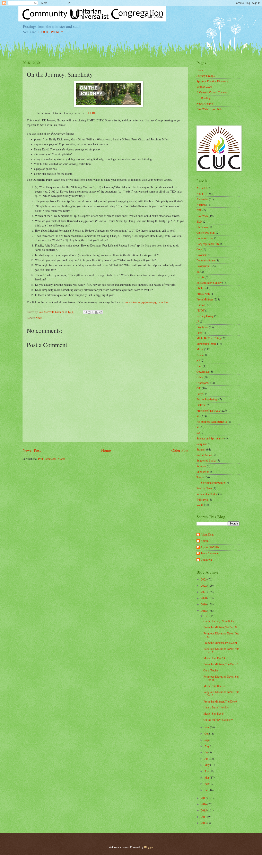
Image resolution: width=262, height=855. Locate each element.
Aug (207, 746)
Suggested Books (206, 460)
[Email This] (85, 312)
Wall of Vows (204, 87)
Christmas (202, 227)
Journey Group (204, 316)
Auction (201, 205)
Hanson (200, 305)
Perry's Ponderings (207, 399)
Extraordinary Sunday (209, 283)
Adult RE (201, 194)
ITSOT (200, 310)
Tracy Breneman (210, 553)
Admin (205, 541)
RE (198, 416)
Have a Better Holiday (216, 707)
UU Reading (203, 98)
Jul (206, 752)
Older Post (179, 450)
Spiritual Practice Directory (212, 81)
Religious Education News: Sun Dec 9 (221, 693)
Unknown (206, 559)
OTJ (198, 388)
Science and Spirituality (210, 438)
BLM (199, 221)
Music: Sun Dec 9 (213, 713)
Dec (207, 616)
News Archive (204, 103)
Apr (207, 771)
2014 (204, 817)
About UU (202, 188)
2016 (204, 804)
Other (199, 377)
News (39, 318)
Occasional (202, 371)
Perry (199, 394)
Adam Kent (207, 534)
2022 (204, 585)
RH (198, 427)
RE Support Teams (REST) (211, 422)
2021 (204, 592)
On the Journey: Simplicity (218, 621)
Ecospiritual (203, 266)
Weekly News (204, 488)
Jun (206, 759)
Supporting (202, 472)
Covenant (201, 255)
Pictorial (201, 405)
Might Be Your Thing (208, 338)
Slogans (201, 449)
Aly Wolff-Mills (210, 547)
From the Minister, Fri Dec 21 (220, 643)
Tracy (199, 477)
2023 (204, 579)
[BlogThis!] (89, 312)
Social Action (204, 455)
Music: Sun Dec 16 (214, 686)
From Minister (204, 299)
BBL (199, 210)
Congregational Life (207, 244)
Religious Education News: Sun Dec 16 (221, 678)
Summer (201, 466)
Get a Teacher (211, 670)
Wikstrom (202, 499)
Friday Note (203, 294)
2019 (204, 604)
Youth (199, 505)
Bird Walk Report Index (210, 109)
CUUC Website (50, 31)
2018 (204, 611)
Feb (206, 784)
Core (199, 249)
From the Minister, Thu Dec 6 (220, 701)
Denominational (205, 260)
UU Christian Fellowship (210, 483)
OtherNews (202, 383)
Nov (207, 727)
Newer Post (32, 450)
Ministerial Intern (206, 344)
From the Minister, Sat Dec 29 (220, 627)
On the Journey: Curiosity (218, 720)
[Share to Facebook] (97, 312)
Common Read (204, 238)
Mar (207, 777)
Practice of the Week (208, 410)
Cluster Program (205, 232)
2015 (204, 810)
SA (198, 433)
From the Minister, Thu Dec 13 (220, 664)
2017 (204, 798)
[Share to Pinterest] (101, 312)
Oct (206, 733)
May (207, 765)
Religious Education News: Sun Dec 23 (221, 650)
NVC (199, 366)
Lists (199, 333)
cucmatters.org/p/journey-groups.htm (146, 302)
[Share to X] (93, 312)
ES (198, 271)
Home (106, 450)
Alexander (202, 199)
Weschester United (207, 494)
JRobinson (202, 327)
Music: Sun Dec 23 (214, 658)
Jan (206, 790)
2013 (204, 823)
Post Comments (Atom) (51, 459)
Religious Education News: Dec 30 (221, 635)
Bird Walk (202, 216)
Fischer (200, 288)
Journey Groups (205, 76)
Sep (206, 740)
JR (197, 321)
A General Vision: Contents (212, 92)
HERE (92, 113)
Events (200, 277)
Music (199, 349)
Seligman (201, 444)
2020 (204, 598)
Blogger (148, 847)
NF (198, 360)
